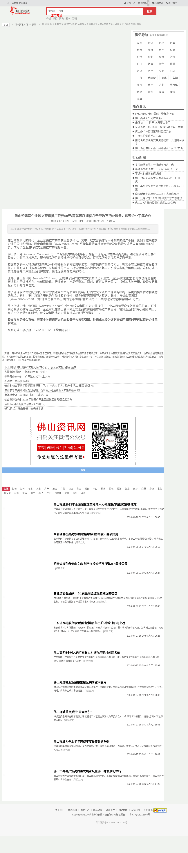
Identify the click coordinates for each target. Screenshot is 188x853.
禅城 (48, 18)
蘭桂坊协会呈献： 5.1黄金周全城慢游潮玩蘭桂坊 (85, 593)
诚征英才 (110, 810)
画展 (161, 91)
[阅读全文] (95, 513)
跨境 (172, 91)
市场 (139, 91)
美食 (150, 49)
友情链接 (135, 810)
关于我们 (59, 810)
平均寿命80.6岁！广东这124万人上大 (156, 169)
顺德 (55, 18)
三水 (68, 18)
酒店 (139, 70)
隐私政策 (97, 810)
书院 (139, 77)
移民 (150, 84)
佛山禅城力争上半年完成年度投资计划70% (81, 741)
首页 (5, 25)
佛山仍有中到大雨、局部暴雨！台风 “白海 (159, 148)
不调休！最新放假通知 (148, 173)
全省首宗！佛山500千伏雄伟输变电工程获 (159, 127)
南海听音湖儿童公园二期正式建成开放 (157, 193)
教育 (150, 63)
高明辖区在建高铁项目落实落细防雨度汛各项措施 (86, 534)
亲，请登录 (12, 3)
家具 (139, 98)
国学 (139, 42)
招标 (161, 42)
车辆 (175, 77)
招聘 (172, 42)
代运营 (152, 77)
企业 (150, 56)
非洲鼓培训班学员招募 (148, 135)
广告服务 (148, 810)
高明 (74, 18)
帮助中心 (85, 810)
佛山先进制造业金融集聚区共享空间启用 (80, 682)
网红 (150, 91)
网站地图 (123, 810)
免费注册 (23, 3)
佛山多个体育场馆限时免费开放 (153, 131)
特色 (161, 63)
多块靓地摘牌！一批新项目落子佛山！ (157, 164)
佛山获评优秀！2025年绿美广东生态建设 (158, 198)
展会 (172, 49)
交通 (161, 70)
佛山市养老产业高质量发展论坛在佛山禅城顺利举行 (87, 771)
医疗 (150, 70)
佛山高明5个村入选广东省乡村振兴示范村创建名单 (87, 652)
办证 (172, 70)
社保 (172, 56)
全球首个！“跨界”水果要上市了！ (154, 122)
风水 (164, 77)
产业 (161, 84)
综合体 (174, 84)
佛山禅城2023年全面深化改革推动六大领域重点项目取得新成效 (95, 504)
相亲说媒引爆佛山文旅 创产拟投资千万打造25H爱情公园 (90, 563)
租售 (139, 49)
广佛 (139, 56)
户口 (139, 63)
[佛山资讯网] (19, 10)
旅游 (172, 63)
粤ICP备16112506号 (139, 814)
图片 (139, 84)
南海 (61, 18)
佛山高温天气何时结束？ (149, 118)
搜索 (149, 11)
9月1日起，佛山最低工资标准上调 (154, 113)
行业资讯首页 (20, 24)
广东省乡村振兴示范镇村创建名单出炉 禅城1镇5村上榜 (89, 623)
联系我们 (72, 810)
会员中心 (130, 3)
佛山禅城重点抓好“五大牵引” (73, 712)
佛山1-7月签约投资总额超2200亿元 (155, 202)
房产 (161, 49)
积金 (161, 56)
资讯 (32, 24)
